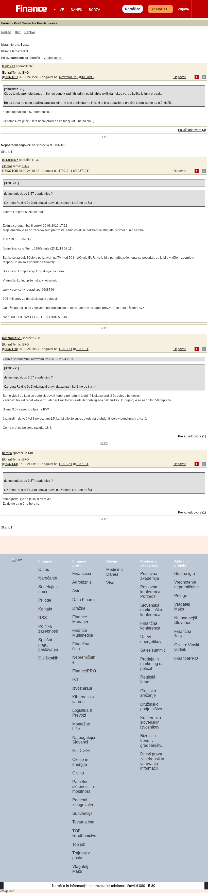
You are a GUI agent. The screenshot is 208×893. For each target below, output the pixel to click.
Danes (76, 10)
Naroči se (132, 9)
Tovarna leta (83, 822)
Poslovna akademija (149, 576)
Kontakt (45, 609)
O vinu (78, 773)
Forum (6, 23)
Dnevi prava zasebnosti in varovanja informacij (152, 761)
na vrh (104, 136)
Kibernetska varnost (83, 699)
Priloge (44, 600)
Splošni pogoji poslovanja (48, 644)
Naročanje (47, 578)
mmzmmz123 (68, 77)
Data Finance (84, 600)
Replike (29, 32)
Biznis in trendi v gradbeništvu (152, 740)
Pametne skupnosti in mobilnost (83, 786)
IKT (75, 679)
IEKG (25, 72)
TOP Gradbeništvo (84, 833)
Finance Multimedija (82, 632)
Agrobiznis (82, 582)
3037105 (11, 171)
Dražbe (78, 608)
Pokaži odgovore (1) (192, 436)
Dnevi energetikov (150, 639)
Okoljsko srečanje (148, 693)
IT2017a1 (8, 66)
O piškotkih (48, 658)
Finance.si (81, 573)
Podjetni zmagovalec (83, 802)
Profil (17, 23)
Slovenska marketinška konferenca (151, 610)
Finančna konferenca (150, 625)
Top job (78, 844)
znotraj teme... (53, 58)
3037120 (11, 349)
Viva (110, 583)
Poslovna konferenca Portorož (150, 592)
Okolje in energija (80, 762)
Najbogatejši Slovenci (83, 740)
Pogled (6, 32)
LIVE (60, 10)
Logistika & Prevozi (82, 712)
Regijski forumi (147, 679)
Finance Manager (80, 619)
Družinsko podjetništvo (151, 706)
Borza (94, 10)
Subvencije (82, 813)
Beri (18, 32)
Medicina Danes (114, 571)
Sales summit (152, 650)
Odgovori (180, 77)
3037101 (11, 77)
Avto (76, 591)
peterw (7, 453)
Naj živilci (81, 751)
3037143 (11, 464)
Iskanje (52, 23)
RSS (42, 618)
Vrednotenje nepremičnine (186, 584)
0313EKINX (10, 160)
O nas (43, 569)
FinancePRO (84, 671)
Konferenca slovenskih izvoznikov (150, 722)
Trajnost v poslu (81, 855)
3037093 (87, 77)
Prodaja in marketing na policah (152, 664)
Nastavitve (29, 23)
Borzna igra (184, 573)
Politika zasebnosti (48, 628)
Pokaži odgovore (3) (192, 130)
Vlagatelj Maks (80, 868)
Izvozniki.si (82, 688)
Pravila (42, 23)
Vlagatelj (160, 9)
